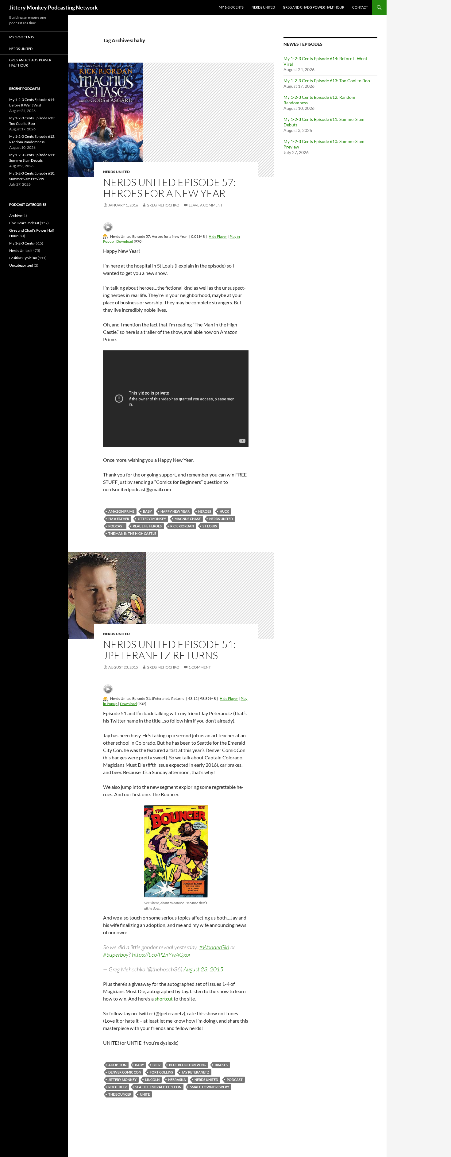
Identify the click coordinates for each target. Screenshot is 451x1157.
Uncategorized (21, 265)
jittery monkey (152, 519)
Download (124, 241)
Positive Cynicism (23, 258)
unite (145, 1094)
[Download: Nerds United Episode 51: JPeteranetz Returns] (105, 698)
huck (224, 511)
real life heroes (147, 526)
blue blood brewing (187, 1065)
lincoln (152, 1080)
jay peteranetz (195, 1072)
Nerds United (263, 7)
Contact (360, 7)
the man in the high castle (132, 533)
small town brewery (209, 1087)
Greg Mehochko (163, 205)
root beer (117, 1087)
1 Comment (200, 667)
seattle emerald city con (158, 1087)
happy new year (175, 511)
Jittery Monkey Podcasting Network (53, 7)
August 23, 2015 (203, 969)
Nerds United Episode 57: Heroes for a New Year (169, 187)
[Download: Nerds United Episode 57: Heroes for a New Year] (105, 236)
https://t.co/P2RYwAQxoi (161, 954)
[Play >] (108, 227)
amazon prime (121, 511)
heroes (204, 511)
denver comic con (124, 1072)
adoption (117, 1065)
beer (156, 1065)
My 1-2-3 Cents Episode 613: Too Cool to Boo (326, 80)
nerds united (221, 519)
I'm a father (118, 519)
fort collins (161, 1072)
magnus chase (188, 519)
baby (147, 511)
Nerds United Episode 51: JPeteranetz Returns (169, 649)
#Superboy (116, 954)
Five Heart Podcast (24, 223)
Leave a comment (205, 205)
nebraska (177, 1080)
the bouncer (119, 1094)
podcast (116, 526)
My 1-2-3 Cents (231, 7)
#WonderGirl (214, 947)
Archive (15, 215)
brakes (221, 1065)
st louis (209, 526)
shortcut (164, 998)
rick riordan (182, 526)
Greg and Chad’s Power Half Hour (313, 7)
